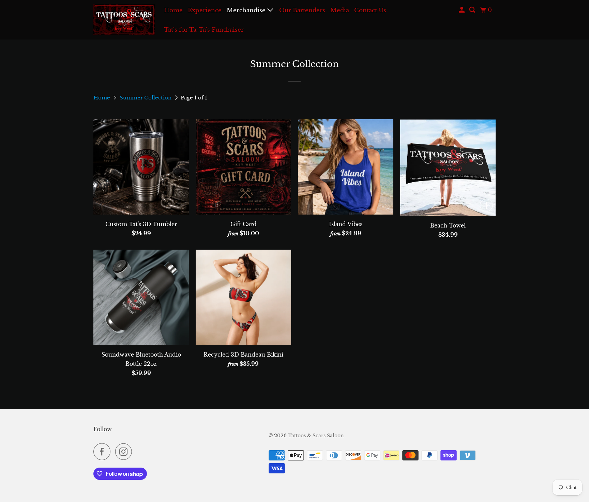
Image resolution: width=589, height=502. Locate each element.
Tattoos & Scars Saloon (316, 436)
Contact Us (370, 10)
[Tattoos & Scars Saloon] (124, 20)
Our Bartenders (302, 10)
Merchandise (247, 10)
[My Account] (462, 10)
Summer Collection (146, 97)
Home (173, 10)
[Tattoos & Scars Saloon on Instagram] (125, 451)
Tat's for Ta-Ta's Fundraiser (204, 29)
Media (339, 10)
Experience (205, 10)
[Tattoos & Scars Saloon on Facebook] (103, 451)
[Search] (473, 10)
